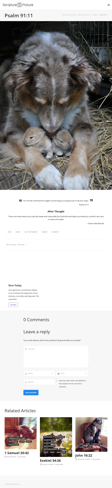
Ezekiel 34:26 (50, 460)
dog (9, 232)
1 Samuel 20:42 (17, 453)
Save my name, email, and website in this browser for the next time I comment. (72, 384)
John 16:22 (83, 455)
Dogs (18, 232)
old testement (30, 232)
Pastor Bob (22, 457)
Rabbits (55, 232)
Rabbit (45, 232)
